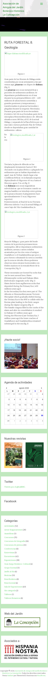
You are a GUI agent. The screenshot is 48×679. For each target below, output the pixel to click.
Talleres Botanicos (12, 598)
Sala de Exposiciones (13, 587)
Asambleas (9, 533)
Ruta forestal (9, 583)
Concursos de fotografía (14, 541)
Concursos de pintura (13, 545)
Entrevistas (9, 552)
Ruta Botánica (10, 579)
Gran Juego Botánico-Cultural (17, 564)
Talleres (7, 594)
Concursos (9, 537)
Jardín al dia (9, 571)
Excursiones (9, 556)
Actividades (9, 526)
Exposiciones (10, 560)
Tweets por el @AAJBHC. (14, 487)
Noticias (7, 575)
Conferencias (10, 549)
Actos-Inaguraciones (13, 530)
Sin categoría (10, 590)
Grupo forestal (10, 568)
